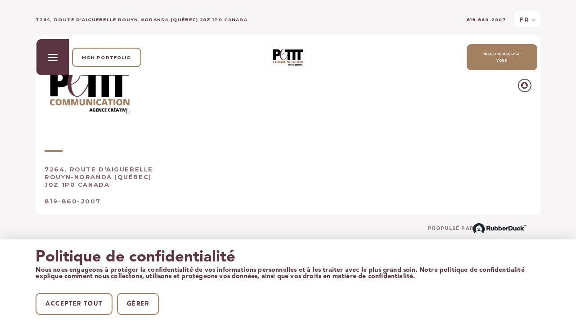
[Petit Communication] (288, 57)
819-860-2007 (486, 19)
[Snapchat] (524, 85)
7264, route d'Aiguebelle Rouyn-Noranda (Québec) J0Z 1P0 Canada (99, 177)
